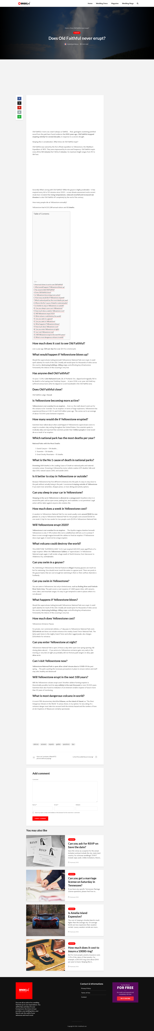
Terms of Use (85, 993)
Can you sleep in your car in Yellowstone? (49, 308)
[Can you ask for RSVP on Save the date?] (45, 851)
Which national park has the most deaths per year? (51, 300)
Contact (84, 997)
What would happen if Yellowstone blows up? (50, 287)
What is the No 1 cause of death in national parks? (51, 303)
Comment (35, 779)
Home (90, 3)
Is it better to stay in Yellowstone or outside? (49, 306)
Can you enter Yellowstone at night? (47, 329)
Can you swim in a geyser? (44, 319)
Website (78, 804)
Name (34, 804)
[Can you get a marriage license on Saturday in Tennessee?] (45, 885)
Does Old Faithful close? (43, 292)
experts (51, 744)
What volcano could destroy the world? (48, 316)
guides (58, 744)
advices (36, 744)
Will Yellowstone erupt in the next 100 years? (50, 335)
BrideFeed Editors (72, 44)
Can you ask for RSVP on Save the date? (83, 845)
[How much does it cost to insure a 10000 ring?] (45, 955)
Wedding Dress (102, 3)
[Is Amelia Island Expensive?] (45, 920)
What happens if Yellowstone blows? (48, 324)
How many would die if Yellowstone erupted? (49, 298)
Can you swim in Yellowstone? (45, 321)
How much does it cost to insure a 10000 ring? (83, 949)
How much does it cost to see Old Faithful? (49, 284)
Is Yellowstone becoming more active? (47, 295)
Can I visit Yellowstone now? (45, 332)
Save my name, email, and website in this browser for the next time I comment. (57, 812)
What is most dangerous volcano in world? (49, 337)
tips (73, 744)
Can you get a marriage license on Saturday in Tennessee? (82, 882)
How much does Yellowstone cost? (46, 327)
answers (43, 744)
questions (66, 744)
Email (56, 804)
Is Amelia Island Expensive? (77, 914)
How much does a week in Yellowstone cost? (49, 311)
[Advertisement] (77, 77)
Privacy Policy (86, 988)
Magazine (114, 3)
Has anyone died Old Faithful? (45, 290)
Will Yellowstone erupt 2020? (45, 314)
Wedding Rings (128, 3)
